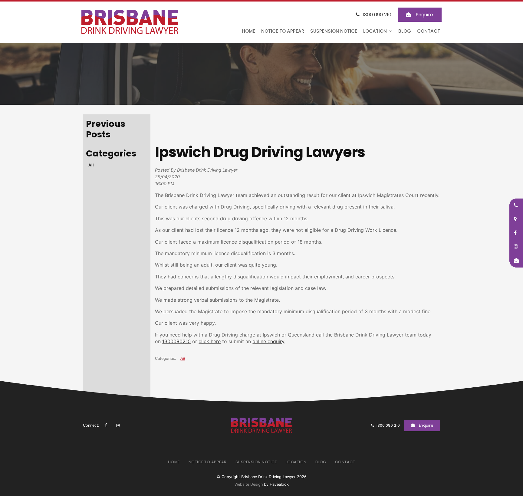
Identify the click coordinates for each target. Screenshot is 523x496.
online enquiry (268, 341)
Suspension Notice (333, 31)
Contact (428, 31)
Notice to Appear (282, 31)
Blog (404, 31)
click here (210, 341)
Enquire (424, 14)
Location (375, 31)
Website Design (249, 484)
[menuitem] (174, 462)
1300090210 (176, 341)
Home (248, 31)
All (91, 165)
